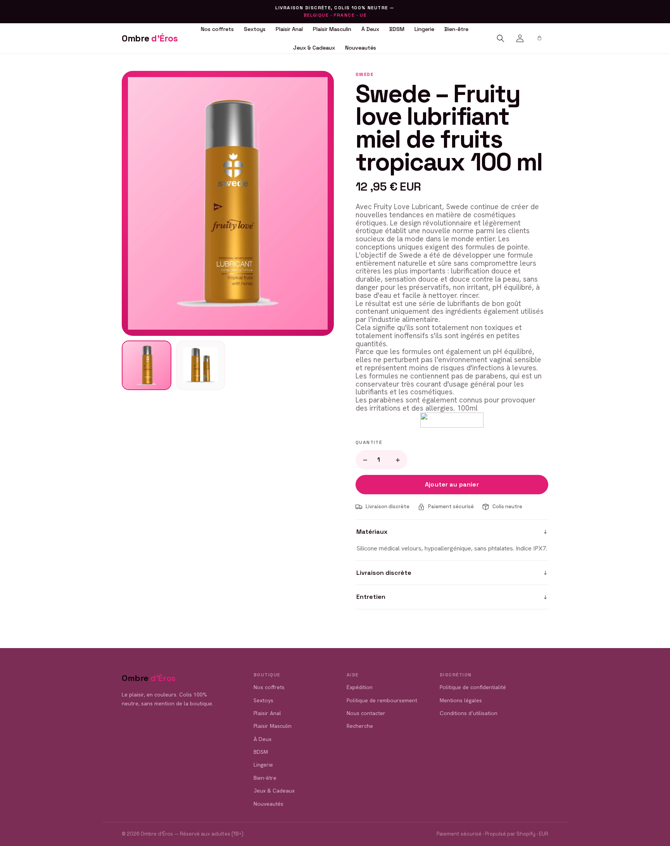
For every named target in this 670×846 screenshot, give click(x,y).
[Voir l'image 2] (201, 365)
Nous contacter (366, 713)
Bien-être (456, 29)
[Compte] (520, 38)
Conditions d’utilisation (468, 713)
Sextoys (255, 29)
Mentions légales (461, 700)
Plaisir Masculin (332, 29)
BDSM (396, 29)
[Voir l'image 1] (146, 365)
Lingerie (424, 29)
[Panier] (539, 38)
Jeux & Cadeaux (314, 47)
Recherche (360, 725)
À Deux (370, 29)
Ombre (150, 38)
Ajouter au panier (452, 484)
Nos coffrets (217, 29)
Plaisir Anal (289, 29)
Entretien (370, 597)
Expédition (360, 687)
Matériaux (371, 532)
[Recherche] (500, 38)
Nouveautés (360, 47)
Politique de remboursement (382, 700)
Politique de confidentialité (473, 687)
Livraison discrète (383, 573)
